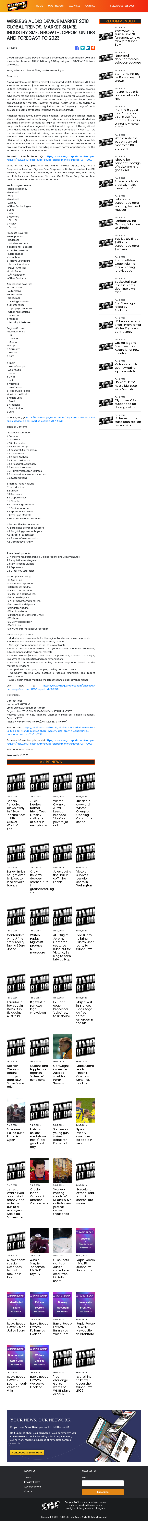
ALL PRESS (74, 5)
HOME (39, 5)
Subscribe (103, 1492)
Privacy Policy (32, 1482)
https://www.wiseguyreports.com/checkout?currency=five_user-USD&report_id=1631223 (51, 687)
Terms (28, 1477)
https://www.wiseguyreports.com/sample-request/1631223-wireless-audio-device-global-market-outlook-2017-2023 (51, 158)
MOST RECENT (56, 5)
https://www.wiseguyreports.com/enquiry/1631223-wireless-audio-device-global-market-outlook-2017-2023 (51, 419)
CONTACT (91, 5)
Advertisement (32, 1486)
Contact (29, 1491)
